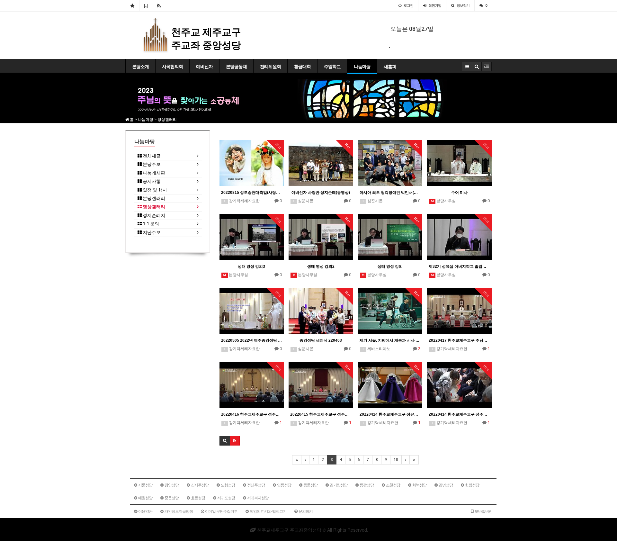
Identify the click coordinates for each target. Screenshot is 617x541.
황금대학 (302, 66)
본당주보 (151, 164)
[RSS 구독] (158, 5)
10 (396, 459)
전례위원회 (270, 66)
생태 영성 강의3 (251, 266)
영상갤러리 (153, 206)
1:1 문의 (150, 223)
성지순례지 (153, 215)
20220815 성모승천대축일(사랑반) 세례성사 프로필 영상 (251, 192)
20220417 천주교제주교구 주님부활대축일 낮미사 (459, 340)
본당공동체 (236, 66)
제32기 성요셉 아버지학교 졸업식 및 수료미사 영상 (459, 266)
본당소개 (140, 66)
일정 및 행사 (154, 190)
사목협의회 (172, 66)
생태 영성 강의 (390, 266)
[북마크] (145, 5)
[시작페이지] (132, 5)
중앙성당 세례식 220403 (321, 340)
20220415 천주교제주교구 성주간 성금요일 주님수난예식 (321, 414)
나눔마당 (362, 66)
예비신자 (204, 66)
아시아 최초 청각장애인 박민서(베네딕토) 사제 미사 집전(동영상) (390, 192)
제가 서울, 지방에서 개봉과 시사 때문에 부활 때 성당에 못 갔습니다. (390, 340)
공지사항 (151, 181)
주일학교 (332, 66)
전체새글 (151, 156)
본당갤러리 (153, 198)
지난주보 (151, 232)
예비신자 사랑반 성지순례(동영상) (320, 192)
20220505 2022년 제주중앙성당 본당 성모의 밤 (251, 340)
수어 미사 (459, 192)
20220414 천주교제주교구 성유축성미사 (390, 414)
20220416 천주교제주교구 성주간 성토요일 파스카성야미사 (251, 414)
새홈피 (390, 66)
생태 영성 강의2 (321, 266)
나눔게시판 (153, 173)
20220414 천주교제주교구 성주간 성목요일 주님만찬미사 (459, 414)
